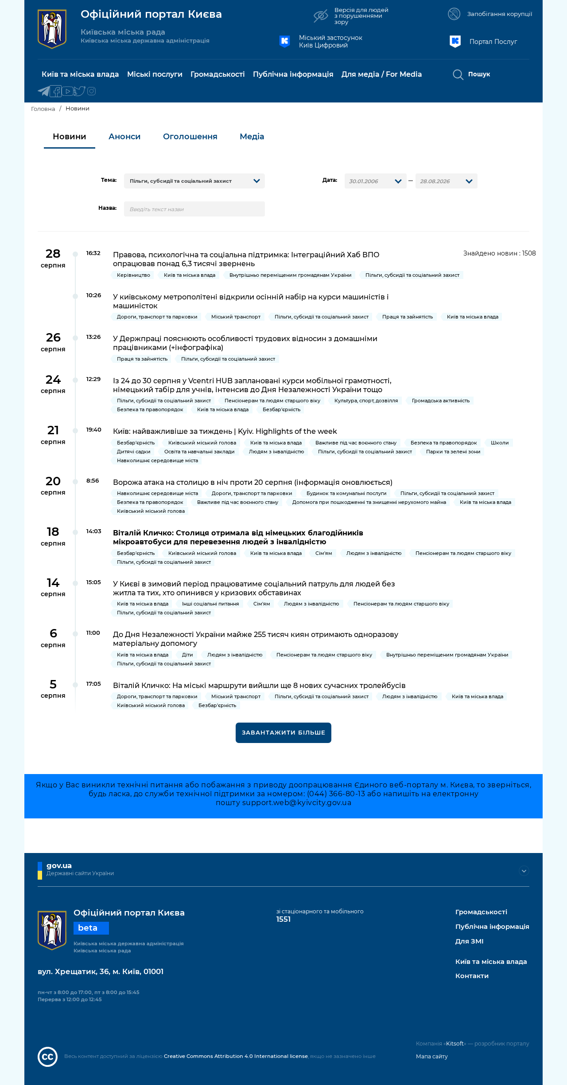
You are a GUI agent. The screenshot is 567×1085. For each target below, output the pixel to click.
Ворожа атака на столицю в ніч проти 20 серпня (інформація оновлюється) (252, 482)
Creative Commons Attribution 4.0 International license (236, 1056)
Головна (43, 108)
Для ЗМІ (469, 941)
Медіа (252, 137)
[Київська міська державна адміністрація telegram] (44, 91)
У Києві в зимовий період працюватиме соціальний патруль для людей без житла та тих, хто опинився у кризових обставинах (254, 588)
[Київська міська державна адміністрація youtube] (68, 91)
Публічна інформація (492, 927)
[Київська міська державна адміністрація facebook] (56, 91)
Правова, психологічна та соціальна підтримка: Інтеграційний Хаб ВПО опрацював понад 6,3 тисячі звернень (246, 259)
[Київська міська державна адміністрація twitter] (79, 91)
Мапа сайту (432, 1056)
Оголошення (190, 137)
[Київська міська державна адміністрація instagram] (91, 91)
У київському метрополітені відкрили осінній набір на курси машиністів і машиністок (251, 301)
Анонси (125, 137)
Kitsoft (455, 1043)
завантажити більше (284, 732)
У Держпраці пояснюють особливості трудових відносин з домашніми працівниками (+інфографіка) (245, 343)
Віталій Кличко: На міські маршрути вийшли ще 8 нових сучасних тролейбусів (259, 685)
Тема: (109, 180)
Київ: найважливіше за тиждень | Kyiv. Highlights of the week (225, 431)
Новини (69, 137)
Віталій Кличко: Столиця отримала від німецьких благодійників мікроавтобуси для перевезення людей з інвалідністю (238, 537)
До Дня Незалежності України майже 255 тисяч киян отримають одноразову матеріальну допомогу (255, 639)
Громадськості (481, 912)
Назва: (107, 208)
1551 (283, 919)
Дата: (329, 180)
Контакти (472, 976)
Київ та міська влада (491, 962)
